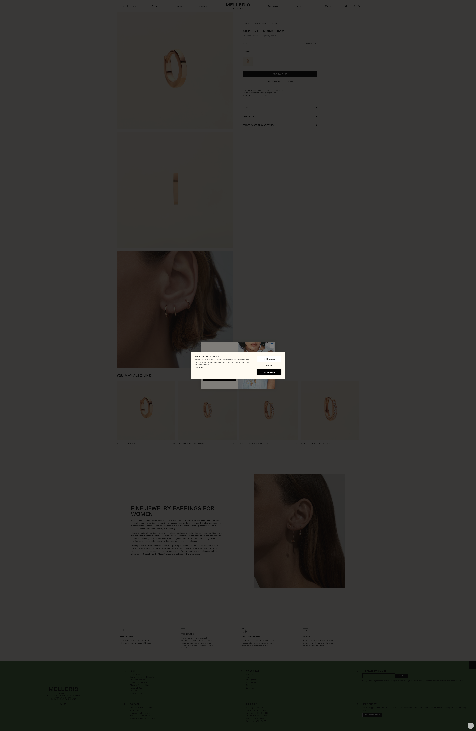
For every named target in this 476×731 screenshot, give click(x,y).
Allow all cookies (269, 372)
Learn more (199, 368)
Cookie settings (269, 359)
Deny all (269, 365)
